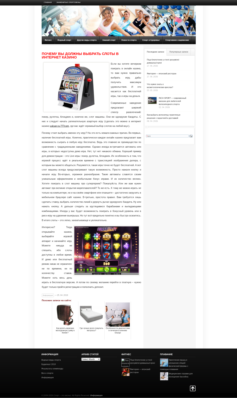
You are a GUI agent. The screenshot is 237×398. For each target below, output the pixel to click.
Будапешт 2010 (48, 364)
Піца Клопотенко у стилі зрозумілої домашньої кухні (142, 361)
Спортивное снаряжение (177, 40)
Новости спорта (129, 40)
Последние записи (155, 52)
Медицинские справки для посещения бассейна (181, 375)
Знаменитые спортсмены (68, 2)
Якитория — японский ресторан (161, 74)
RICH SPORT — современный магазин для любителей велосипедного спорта (172, 101)
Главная (48, 2)
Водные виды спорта (51, 360)
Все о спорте (47, 373)
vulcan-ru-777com (59, 126)
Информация (48, 295)
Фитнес (48, 40)
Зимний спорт (109, 40)
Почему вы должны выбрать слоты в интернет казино (80, 55)
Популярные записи (178, 52)
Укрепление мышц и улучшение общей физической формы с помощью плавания (174, 364)
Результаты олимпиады (52, 369)
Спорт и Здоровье (151, 40)
